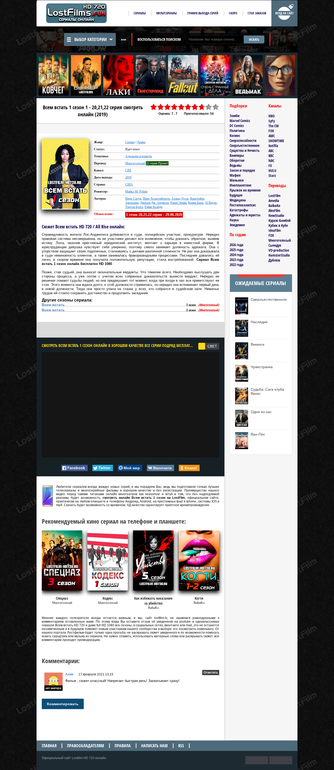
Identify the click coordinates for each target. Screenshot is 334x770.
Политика (237, 130)
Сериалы (140, 13)
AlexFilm (274, 210)
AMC (272, 135)
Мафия (235, 175)
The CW (274, 125)
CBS (128, 170)
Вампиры (237, 155)
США (129, 184)
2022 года (236, 264)
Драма (141, 142)
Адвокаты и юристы (138, 156)
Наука (234, 219)
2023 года (236, 259)
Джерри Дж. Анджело (154, 203)
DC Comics (237, 125)
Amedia (274, 200)
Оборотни (237, 160)
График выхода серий (202, 13)
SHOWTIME (276, 140)
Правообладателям (85, 746)
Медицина (238, 200)
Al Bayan (211, 203)
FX (270, 165)
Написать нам (154, 746)
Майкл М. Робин (136, 191)
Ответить (211, 672)
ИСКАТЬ (254, 39)
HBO (272, 115)
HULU (272, 170)
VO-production (279, 250)
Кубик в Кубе (278, 225)
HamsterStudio (279, 255)
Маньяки (237, 180)
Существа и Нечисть (245, 150)
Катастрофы (239, 209)
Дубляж (274, 260)
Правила (123, 746)
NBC (271, 160)
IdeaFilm (275, 230)
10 (215, 107)
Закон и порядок (242, 170)
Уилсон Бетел (134, 207)
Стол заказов (257, 13)
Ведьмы (236, 165)
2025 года (236, 249)
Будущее (236, 195)
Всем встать (53, 305)
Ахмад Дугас (180, 198)
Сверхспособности (243, 140)
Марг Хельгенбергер (156, 198)
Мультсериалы (166, 13)
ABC (271, 150)
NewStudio (276, 215)
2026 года (236, 244)
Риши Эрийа (178, 203)
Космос (235, 135)
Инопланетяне (240, 185)
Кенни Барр (195, 203)
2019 (128, 177)
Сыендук (275, 245)
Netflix (273, 145)
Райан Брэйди (153, 207)
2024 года (236, 254)
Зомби (235, 115)
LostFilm (275, 195)
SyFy (272, 120)
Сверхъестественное (244, 145)
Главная (49, 746)
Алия (69, 674)
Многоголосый (135, 163)
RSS (181, 746)
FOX (271, 130)
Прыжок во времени (245, 190)
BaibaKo (274, 205)
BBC (271, 155)
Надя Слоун (133, 198)
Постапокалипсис (243, 204)
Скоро (233, 13)
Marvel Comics (240, 120)
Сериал (130, 142)
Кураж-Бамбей (280, 220)
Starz (272, 175)
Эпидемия (237, 224)
